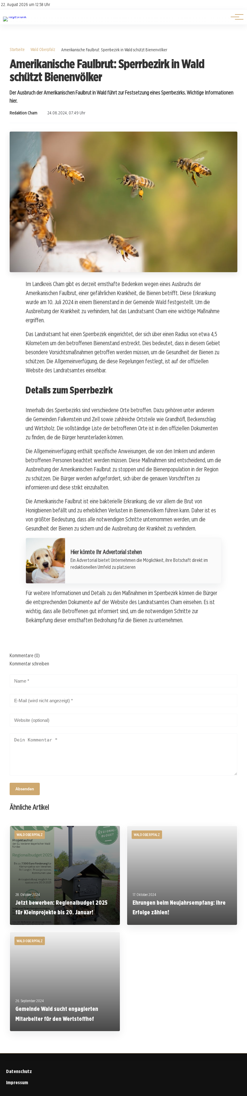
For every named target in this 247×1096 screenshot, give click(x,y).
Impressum (17, 1082)
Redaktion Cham (23, 113)
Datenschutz (19, 1071)
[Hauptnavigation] (235, 17)
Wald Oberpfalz (42, 49)
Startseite (17, 49)
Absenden (24, 789)
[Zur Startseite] (14, 16)
